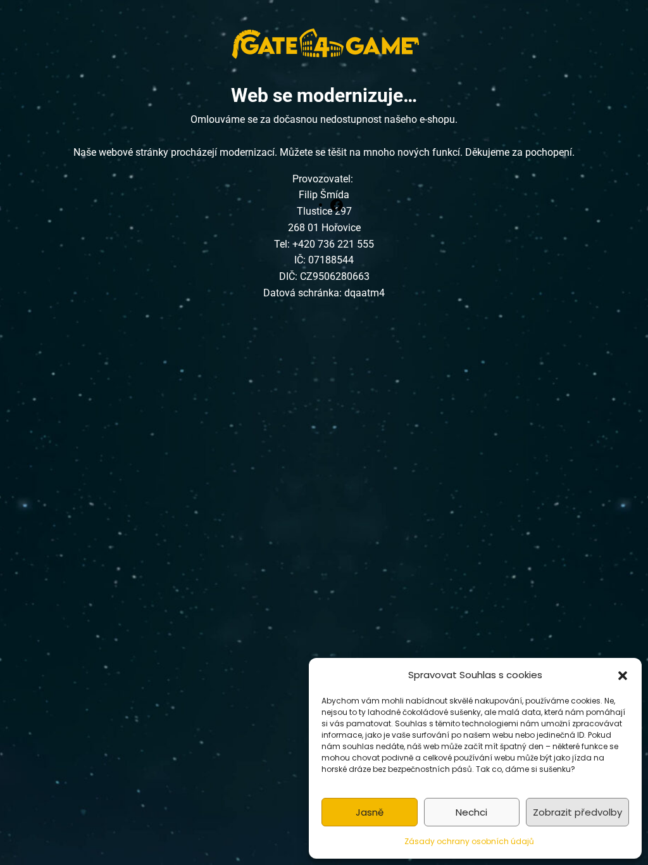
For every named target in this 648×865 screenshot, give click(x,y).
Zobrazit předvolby (577, 812)
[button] (622, 675)
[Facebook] (336, 204)
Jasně (369, 812)
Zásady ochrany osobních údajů (469, 841)
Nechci (471, 812)
